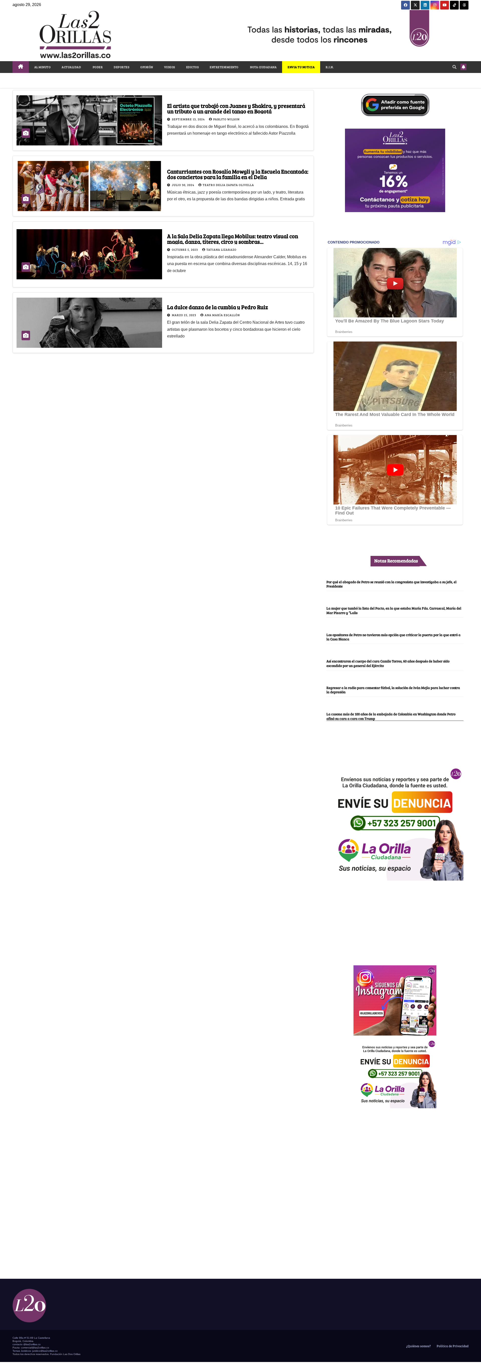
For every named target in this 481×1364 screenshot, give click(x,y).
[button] (454, 66)
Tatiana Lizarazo (221, 249)
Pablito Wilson (226, 119)
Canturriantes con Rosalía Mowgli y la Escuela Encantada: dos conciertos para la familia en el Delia (237, 174)
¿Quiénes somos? (418, 1346)
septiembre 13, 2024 (188, 119)
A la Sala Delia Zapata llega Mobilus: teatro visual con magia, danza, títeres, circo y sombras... (232, 238)
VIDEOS (169, 67)
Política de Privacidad (452, 1346)
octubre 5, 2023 (185, 249)
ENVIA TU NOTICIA (301, 67)
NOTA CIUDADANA (263, 67)
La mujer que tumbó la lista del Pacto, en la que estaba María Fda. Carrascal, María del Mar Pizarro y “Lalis (393, 610)
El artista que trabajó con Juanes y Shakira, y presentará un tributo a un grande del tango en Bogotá (236, 108)
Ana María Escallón (222, 315)
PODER (97, 67)
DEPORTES (121, 67)
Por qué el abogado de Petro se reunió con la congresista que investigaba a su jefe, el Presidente (391, 583)
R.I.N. (330, 67)
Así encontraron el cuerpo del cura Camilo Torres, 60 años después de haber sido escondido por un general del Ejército (387, 663)
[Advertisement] (395, 920)
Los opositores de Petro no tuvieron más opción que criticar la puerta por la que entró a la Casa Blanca (393, 636)
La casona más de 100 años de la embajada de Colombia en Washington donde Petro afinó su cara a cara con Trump (390, 716)
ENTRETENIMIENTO (224, 67)
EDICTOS (192, 67)
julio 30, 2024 (183, 185)
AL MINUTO (42, 67)
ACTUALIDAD (71, 67)
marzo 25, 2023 (184, 315)
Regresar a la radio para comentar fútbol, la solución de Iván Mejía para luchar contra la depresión (393, 689)
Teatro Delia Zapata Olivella (228, 185)
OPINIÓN (146, 67)
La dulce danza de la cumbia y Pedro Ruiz (217, 307)
